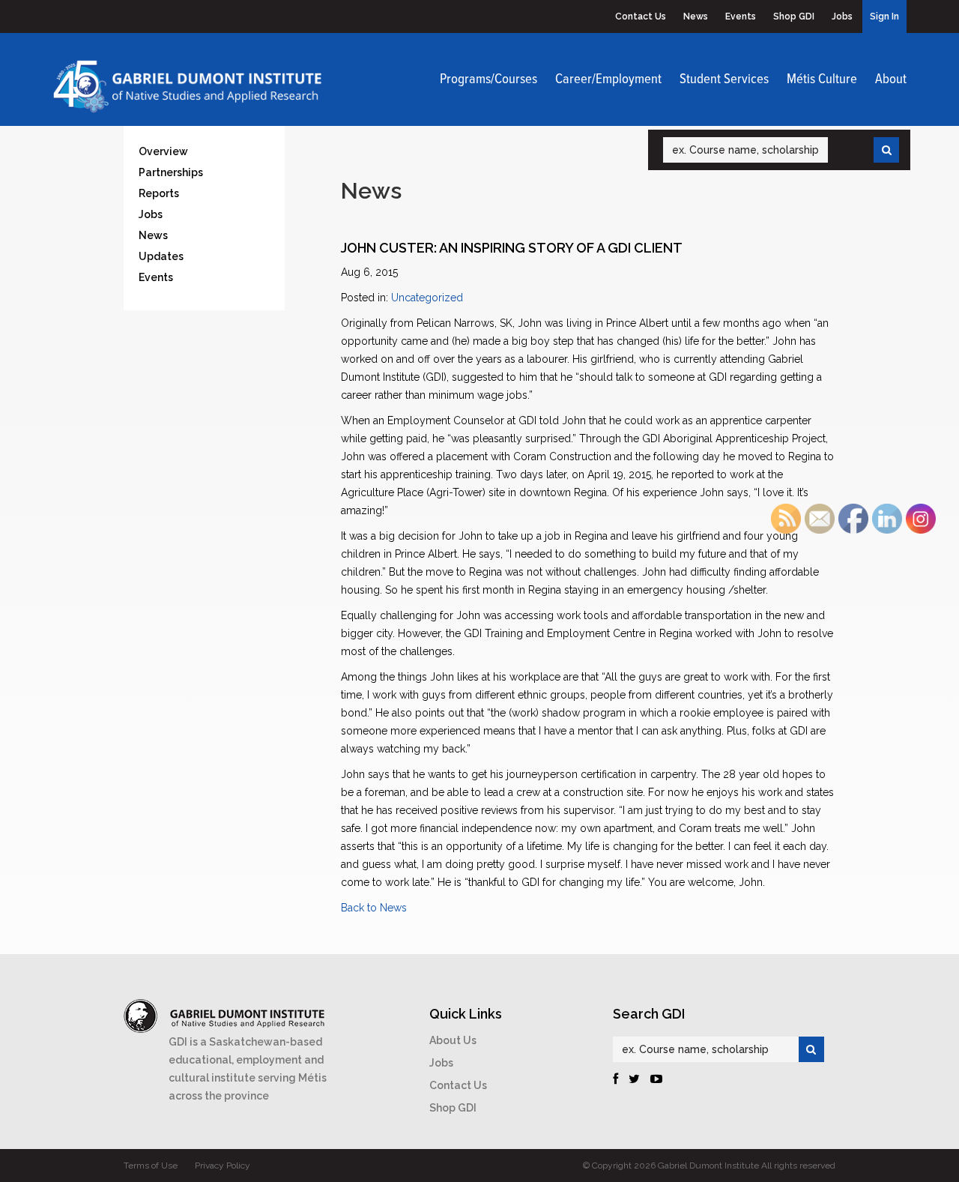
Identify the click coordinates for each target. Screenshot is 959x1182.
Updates (161, 256)
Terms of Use (151, 1165)
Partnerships (171, 172)
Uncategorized (427, 298)
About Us (453, 1040)
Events (740, 16)
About (891, 79)
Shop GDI (793, 16)
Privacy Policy (222, 1165)
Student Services (724, 79)
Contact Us (640, 16)
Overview (163, 151)
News (695, 16)
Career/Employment (608, 79)
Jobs (842, 16)
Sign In (884, 16)
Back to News (374, 908)
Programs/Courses (488, 79)
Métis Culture (822, 79)
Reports (159, 193)
